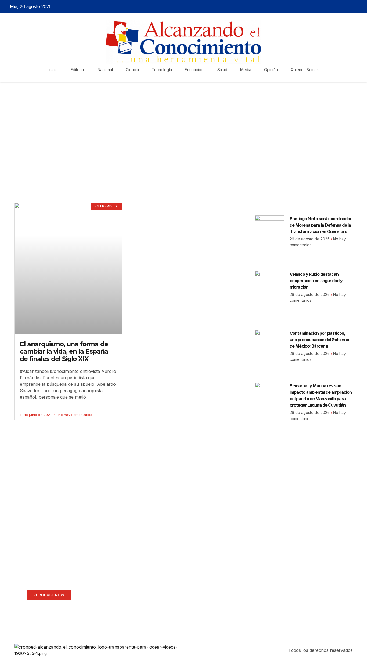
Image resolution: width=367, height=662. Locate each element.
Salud (222, 69)
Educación (194, 69)
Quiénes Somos (305, 69)
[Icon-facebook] (330, 6)
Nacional (105, 69)
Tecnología (162, 69)
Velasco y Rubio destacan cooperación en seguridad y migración (316, 280)
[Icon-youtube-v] (359, 6)
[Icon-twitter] (340, 6)
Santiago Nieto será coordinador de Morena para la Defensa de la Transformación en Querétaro (320, 225)
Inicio (53, 69)
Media (245, 69)
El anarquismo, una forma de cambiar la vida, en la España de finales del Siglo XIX (64, 351)
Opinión (271, 69)
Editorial (78, 69)
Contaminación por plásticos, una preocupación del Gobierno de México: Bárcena (319, 339)
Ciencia (132, 69)
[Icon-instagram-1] (349, 6)
